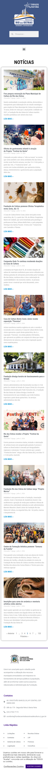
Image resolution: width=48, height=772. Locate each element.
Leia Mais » (8, 119)
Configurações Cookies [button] (14, 766)
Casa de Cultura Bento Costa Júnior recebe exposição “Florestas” (21, 320)
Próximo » (24, 636)
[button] (24, 49)
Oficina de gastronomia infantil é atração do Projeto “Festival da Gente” (20, 150)
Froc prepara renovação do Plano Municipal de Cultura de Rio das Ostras (22, 95)
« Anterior (10, 633)
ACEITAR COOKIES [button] (34, 766)
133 (39, 633)
